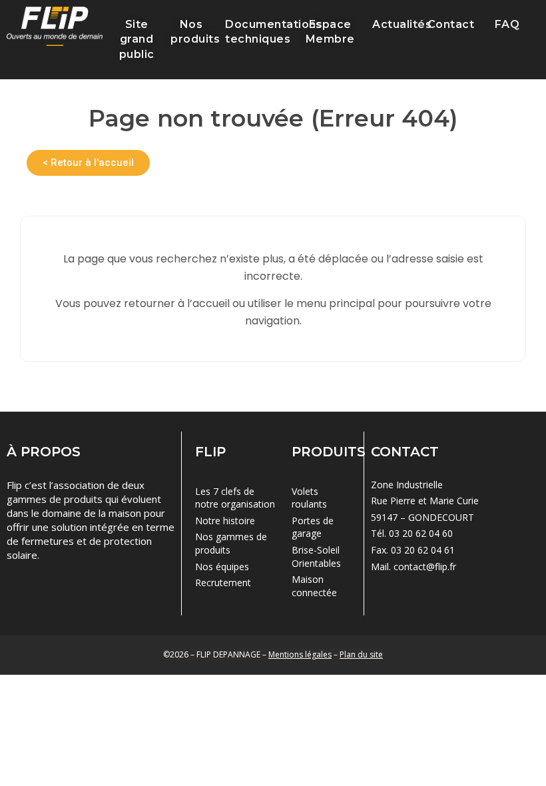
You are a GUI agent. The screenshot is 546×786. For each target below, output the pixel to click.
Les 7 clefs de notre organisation (235, 498)
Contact (451, 24)
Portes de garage (313, 527)
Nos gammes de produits (231, 543)
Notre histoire (225, 520)
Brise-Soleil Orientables (316, 557)
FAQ (507, 24)
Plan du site (361, 654)
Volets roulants (309, 498)
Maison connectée (314, 586)
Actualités (401, 24)
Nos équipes (222, 566)
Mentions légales (300, 654)
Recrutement (223, 582)
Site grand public (136, 39)
